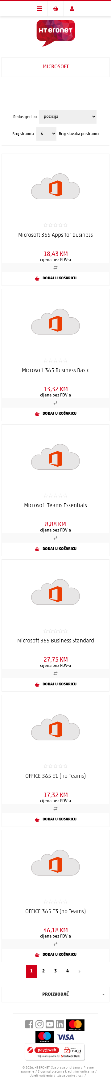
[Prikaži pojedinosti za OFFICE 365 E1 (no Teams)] (55, 727)
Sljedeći (79, 971)
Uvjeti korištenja (41, 1076)
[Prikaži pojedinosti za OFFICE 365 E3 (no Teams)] (55, 862)
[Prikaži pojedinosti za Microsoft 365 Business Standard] (55, 592)
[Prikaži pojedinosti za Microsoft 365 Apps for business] (55, 186)
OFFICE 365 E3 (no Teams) (55, 912)
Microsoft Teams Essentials (55, 506)
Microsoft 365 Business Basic (55, 371)
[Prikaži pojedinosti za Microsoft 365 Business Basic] (55, 321)
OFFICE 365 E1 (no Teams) (55, 776)
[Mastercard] (75, 1025)
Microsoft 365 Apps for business (55, 235)
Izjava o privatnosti (69, 1076)
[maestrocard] (44, 1037)
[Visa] (65, 1037)
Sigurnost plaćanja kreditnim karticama (66, 1071)
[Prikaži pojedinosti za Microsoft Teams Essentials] (55, 457)
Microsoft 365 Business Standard (55, 641)
